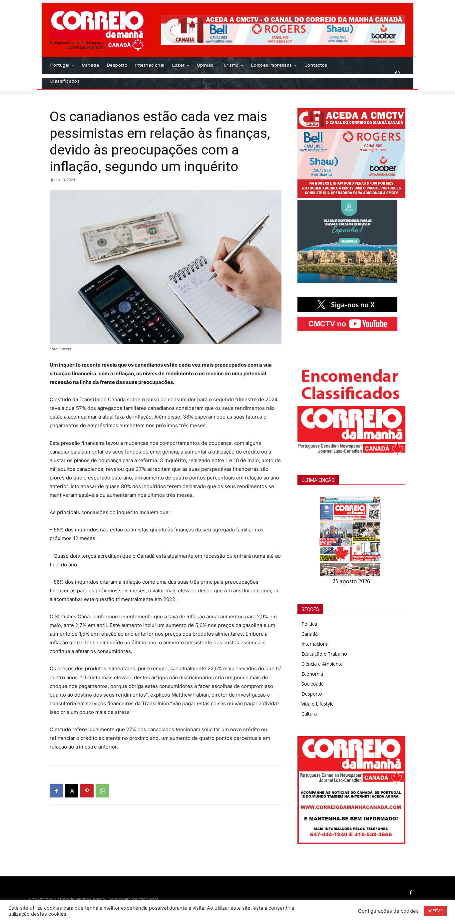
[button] (397, 73)
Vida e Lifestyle (317, 704)
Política (309, 624)
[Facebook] (56, 790)
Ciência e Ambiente (322, 664)
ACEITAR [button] (435, 910)
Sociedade (312, 684)
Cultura (309, 714)
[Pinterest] (87, 790)
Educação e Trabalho (324, 654)
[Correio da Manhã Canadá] (97, 30)
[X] (71, 790)
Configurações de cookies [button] (388, 911)
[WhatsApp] (102, 790)
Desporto (311, 694)
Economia (312, 674)
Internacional (315, 644)
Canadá (309, 634)
